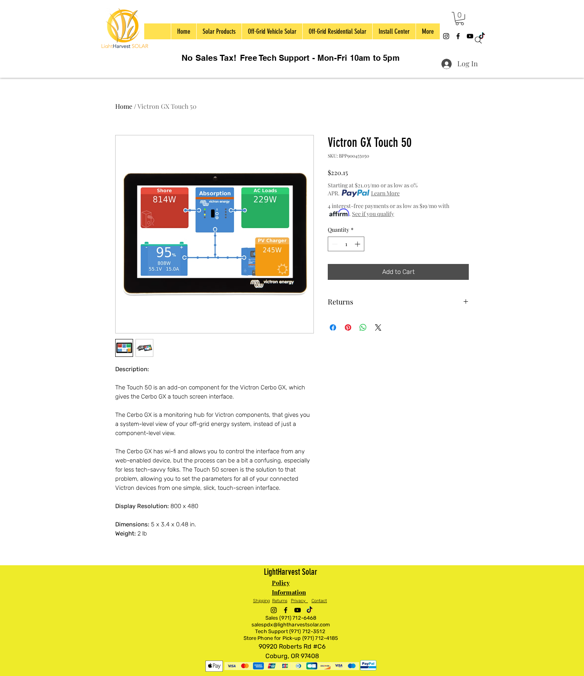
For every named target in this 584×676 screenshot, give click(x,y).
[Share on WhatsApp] (363, 327)
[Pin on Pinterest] (348, 327)
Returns (279, 600)
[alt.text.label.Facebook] (458, 36)
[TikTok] (309, 610)
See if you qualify (373, 214)
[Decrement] (334, 244)
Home (123, 106)
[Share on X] (378, 327)
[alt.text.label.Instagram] (446, 36)
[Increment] (358, 244)
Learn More (385, 193)
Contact (319, 600)
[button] (460, 18)
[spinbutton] (346, 244)
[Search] (478, 40)
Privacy (299, 600)
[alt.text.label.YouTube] (298, 610)
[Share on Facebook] (333, 327)
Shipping (261, 600)
